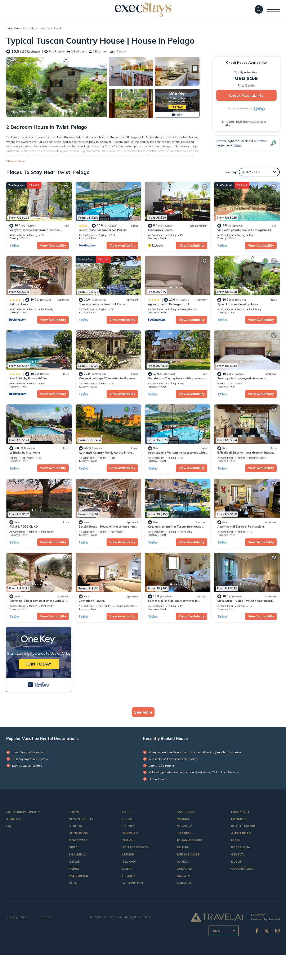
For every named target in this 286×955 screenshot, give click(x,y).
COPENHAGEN (242, 869)
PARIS (126, 812)
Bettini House (18, 304)
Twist (57, 28)
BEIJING (182, 847)
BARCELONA (240, 847)
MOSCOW (184, 826)
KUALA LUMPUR (243, 826)
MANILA (183, 861)
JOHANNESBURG (189, 840)
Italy (31, 28)
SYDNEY (128, 826)
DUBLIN (236, 861)
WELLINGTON (132, 883)
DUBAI (73, 847)
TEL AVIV (129, 861)
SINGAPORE (78, 840)
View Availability (53, 245)
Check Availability (246, 95)
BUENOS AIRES (188, 854)
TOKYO (74, 812)
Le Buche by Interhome (24, 452)
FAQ (9, 826)
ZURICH (128, 840)
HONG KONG (78, 833)
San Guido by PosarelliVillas (28, 378)
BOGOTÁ (183, 876)
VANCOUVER (78, 876)
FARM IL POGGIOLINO (23, 526)
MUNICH (128, 854)
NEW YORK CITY (81, 819)
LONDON (75, 826)
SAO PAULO (186, 812)
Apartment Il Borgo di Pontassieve (240, 526)
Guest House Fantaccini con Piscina (103, 230)
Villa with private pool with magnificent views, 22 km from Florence (194, 772)
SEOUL (127, 819)
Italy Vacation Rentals (27, 766)
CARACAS (184, 869)
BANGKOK (239, 819)
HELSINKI (129, 876)
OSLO (73, 883)
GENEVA (237, 854)
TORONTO (130, 833)
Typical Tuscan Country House (237, 304)
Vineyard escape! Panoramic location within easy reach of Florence (195, 752)
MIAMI (235, 840)
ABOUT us (14, 819)
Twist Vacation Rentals (28, 752)
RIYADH (74, 861)
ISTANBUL (184, 833)
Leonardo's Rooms (160, 230)
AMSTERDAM (241, 833)
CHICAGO (184, 883)
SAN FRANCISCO (135, 847)
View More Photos (23, 111)
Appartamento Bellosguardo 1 (168, 304)
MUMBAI (183, 819)
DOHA (127, 869)
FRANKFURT (240, 812)
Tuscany (44, 28)
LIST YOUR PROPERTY (23, 812)
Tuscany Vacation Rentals (30, 759)
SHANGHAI (77, 854)
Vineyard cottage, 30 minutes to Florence (107, 378)
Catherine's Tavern (91, 600)
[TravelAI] (217, 917)
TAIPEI (74, 869)
